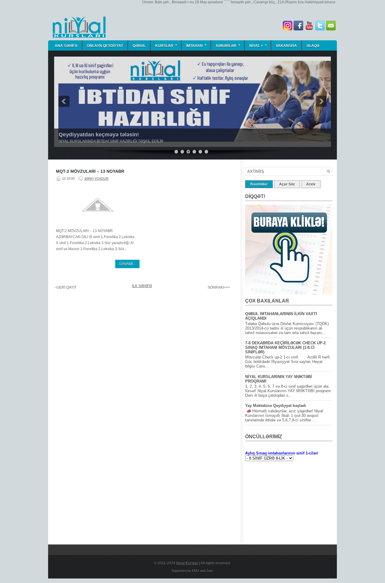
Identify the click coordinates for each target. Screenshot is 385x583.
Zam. (210, 570)
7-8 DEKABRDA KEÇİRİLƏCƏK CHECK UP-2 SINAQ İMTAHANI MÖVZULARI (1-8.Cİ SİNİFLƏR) (285, 347)
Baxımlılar (259, 184)
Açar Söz (287, 184)
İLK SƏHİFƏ (142, 286)
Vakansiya (286, 46)
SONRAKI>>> (219, 287)
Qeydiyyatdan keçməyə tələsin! (99, 135)
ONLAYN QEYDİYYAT (105, 46)
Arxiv (311, 184)
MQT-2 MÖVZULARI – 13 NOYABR (90, 171)
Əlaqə (312, 46)
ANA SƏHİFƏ (66, 46)
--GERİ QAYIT (65, 287)
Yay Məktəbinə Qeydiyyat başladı (275, 405)
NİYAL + (258, 45)
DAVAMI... (127, 264)
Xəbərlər (228, 45)
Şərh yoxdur (96, 178)
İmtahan (196, 45)
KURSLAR (166, 45)
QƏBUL (139, 46)
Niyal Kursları (187, 563)
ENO (195, 570)
